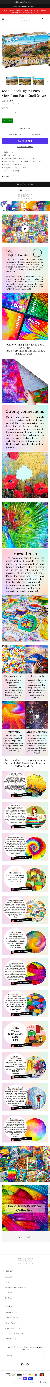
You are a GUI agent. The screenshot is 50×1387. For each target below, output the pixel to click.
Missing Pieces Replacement (16, 1287)
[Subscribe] (42, 1355)
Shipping (4, 104)
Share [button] (6, 177)
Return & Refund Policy (14, 1328)
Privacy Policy (10, 1323)
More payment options (25, 146)
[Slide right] (47, 81)
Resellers (8, 1298)
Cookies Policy (10, 1338)
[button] (2, 18)
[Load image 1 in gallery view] (12, 81)
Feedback (8, 1293)
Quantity (5, 108)
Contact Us (9, 1277)
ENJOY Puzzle (21, 1383)
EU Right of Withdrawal (14, 1333)
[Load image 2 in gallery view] (25, 81)
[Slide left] (2, 81)
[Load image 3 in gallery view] (38, 81)
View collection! (23, 1237)
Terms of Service (11, 1318)
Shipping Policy (11, 1312)
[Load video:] (25, 229)
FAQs (7, 1282)
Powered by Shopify (31, 1383)
